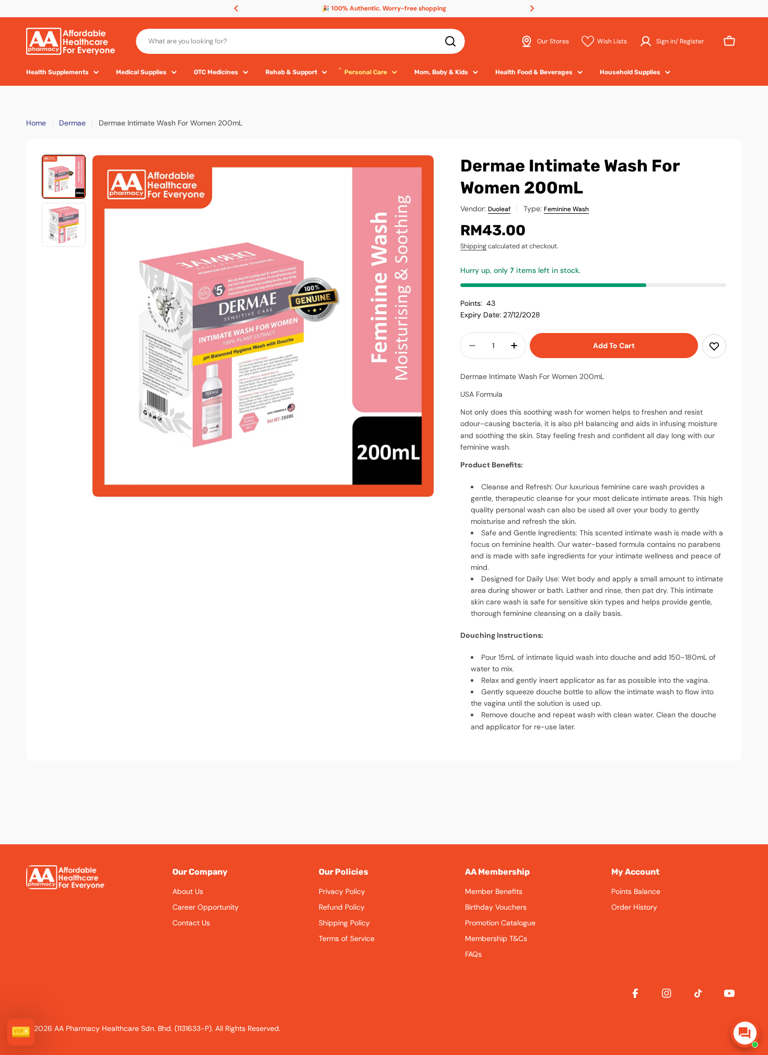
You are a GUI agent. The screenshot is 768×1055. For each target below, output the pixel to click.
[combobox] (300, 41)
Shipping (473, 246)
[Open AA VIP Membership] (20, 1032)
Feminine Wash (566, 209)
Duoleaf (499, 209)
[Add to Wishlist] (714, 346)
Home (36, 123)
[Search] (450, 41)
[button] (236, 8)
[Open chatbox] (745, 1033)
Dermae (72, 123)
